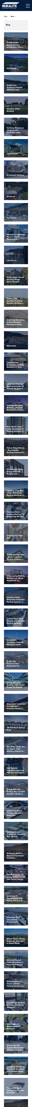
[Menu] (28, 6)
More (12, 16)
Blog (5, 16)
